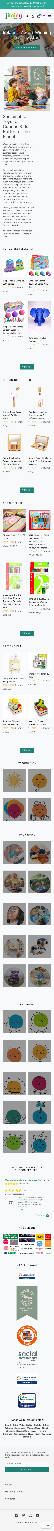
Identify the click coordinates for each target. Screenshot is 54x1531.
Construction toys (14, 897)
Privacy (9, 1484)
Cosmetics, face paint (14, 930)
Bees (14, 1097)
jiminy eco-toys (31, 1522)
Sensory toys (14, 1035)
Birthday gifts (40, 823)
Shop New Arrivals (27, 47)
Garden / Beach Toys (39, 991)
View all (27, 367)
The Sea (40, 1126)
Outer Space (14, 1126)
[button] (45, 1180)
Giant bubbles (39, 896)
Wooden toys (14, 866)
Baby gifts (40, 794)
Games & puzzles (39, 928)
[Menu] (49, 16)
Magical (40, 1155)
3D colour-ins (14, 989)
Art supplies (39, 866)
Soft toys (39, 960)
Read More (22, 1207)
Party (14, 823)
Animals (14, 1065)
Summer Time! (14, 794)
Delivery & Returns (14, 1491)
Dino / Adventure (39, 1035)
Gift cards (10, 1498)
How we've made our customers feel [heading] (23, 1180)
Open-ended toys (40, 1067)
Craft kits (14, 960)
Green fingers (14, 1155)
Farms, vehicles (39, 1097)
